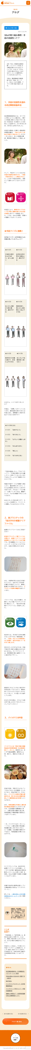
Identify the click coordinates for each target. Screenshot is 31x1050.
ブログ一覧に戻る (17, 1022)
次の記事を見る (22, 1014)
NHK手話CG (9, 981)
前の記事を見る (8, 1014)
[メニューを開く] (28, 3)
